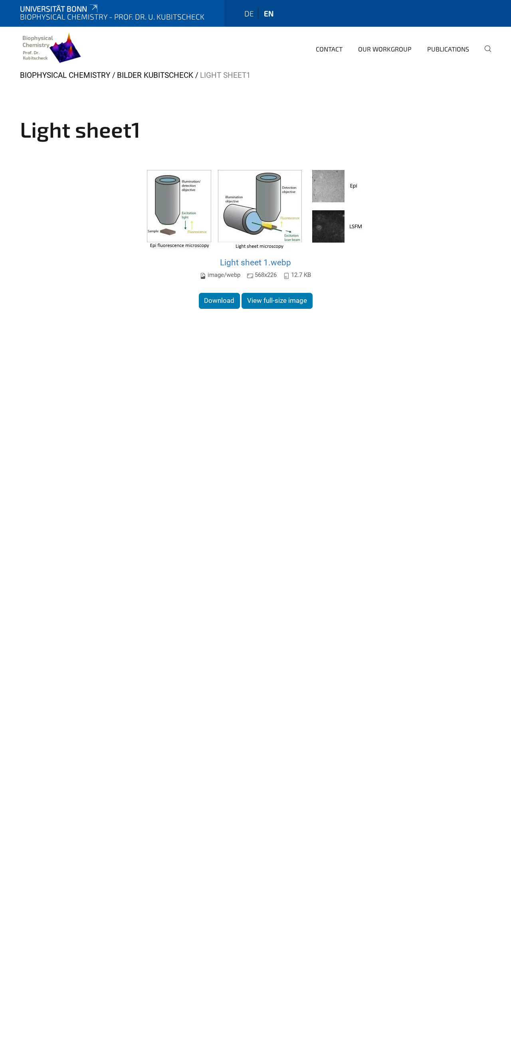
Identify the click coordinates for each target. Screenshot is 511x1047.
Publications (448, 49)
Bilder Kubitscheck (155, 75)
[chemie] (50, 48)
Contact (329, 49)
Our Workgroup (385, 49)
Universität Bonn (53, 8)
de (249, 13)
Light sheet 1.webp (255, 262)
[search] (484, 54)
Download (219, 300)
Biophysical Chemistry (65, 75)
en (268, 13)
